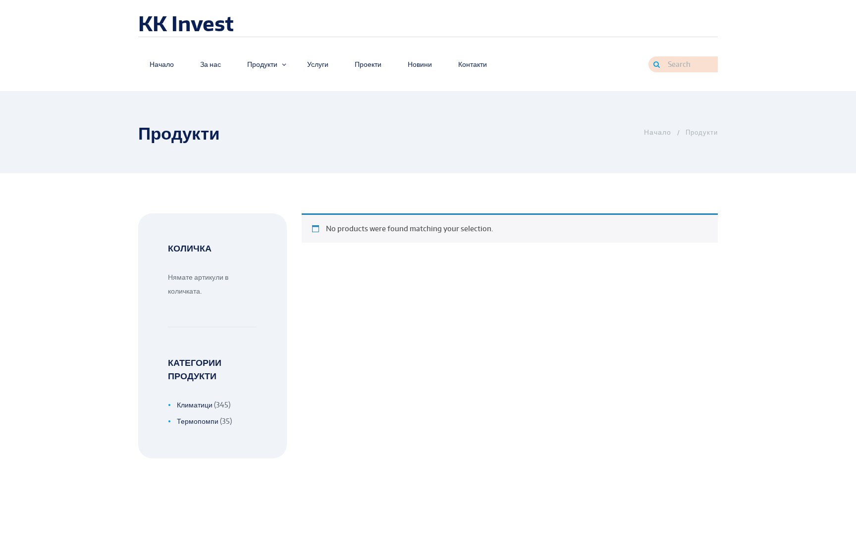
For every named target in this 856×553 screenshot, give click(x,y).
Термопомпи (197, 421)
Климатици (195, 405)
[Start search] (656, 64)
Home (656, 132)
